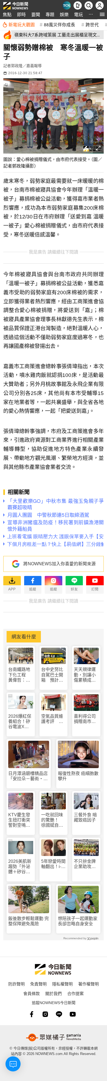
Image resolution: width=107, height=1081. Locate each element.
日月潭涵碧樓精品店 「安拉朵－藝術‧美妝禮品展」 (28, 776)
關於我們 (53, 993)
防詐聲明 (16, 984)
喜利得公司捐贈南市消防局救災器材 (85, 719)
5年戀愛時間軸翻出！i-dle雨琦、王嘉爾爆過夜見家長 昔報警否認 (53, 864)
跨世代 (92, 24)
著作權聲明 (88, 984)
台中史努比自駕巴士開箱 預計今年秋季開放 (52, 675)
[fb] (31, 1014)
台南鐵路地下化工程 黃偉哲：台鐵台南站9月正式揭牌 (20, 675)
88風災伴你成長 (59, 24)
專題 (50, 14)
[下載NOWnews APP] (78, 5)
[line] (59, 1014)
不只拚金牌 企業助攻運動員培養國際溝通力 (86, 864)
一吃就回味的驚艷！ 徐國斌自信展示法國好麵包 (52, 820)
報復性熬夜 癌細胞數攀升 (78, 776)
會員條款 (31, 993)
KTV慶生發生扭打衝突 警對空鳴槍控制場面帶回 (20, 820)
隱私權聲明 (62, 984)
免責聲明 (38, 984)
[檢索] (89, 5)
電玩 (78, 14)
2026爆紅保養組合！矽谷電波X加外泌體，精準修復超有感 (19, 722)
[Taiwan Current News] (67, 5)
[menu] (102, 14)
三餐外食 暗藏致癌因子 (85, 817)
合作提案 (75, 993)
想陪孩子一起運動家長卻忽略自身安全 (77, 921)
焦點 (7, 14)
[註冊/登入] (99, 5)
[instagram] (45, 1014)
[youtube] (72, 1014)
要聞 (35, 14)
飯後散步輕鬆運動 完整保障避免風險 (28, 921)
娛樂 (64, 14)
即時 (21, 14)
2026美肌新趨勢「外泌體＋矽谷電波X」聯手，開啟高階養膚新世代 (19, 867)
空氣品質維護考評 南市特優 (52, 719)
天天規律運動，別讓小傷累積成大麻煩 (85, 675)
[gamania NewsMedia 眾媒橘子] (53, 1037)
